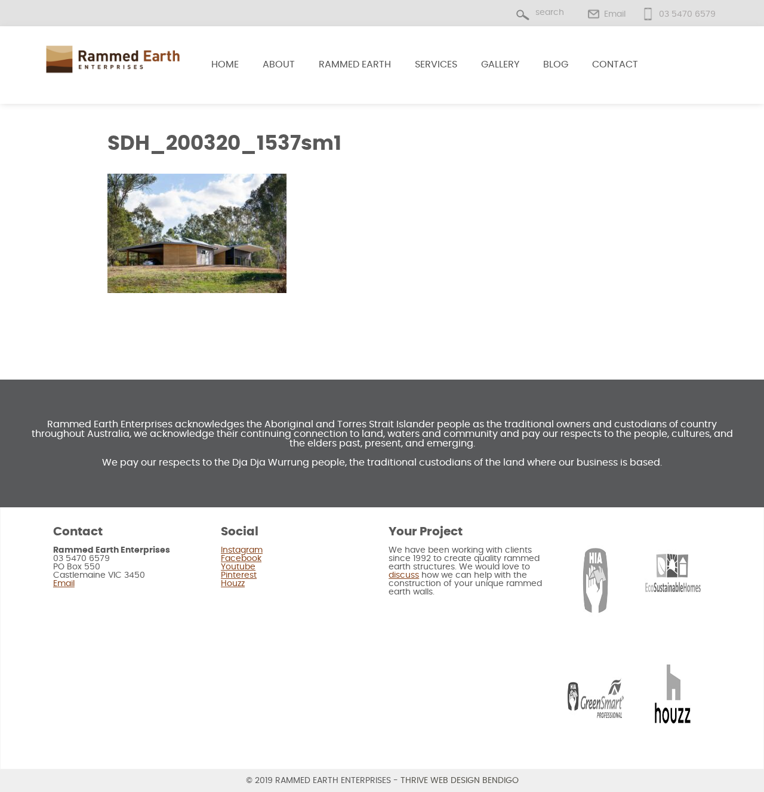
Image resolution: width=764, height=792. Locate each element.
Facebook (241, 558)
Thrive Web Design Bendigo (460, 780)
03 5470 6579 (687, 14)
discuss (404, 575)
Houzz (233, 584)
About (279, 64)
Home (225, 64)
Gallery (500, 64)
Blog (555, 64)
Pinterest (239, 575)
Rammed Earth (355, 64)
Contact (615, 64)
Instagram (242, 550)
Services (436, 64)
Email (615, 14)
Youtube (238, 567)
